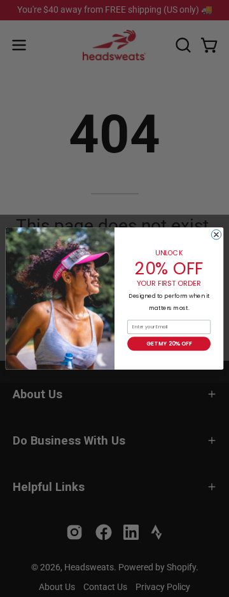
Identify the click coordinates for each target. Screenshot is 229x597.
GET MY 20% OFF (168, 343)
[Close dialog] (216, 234)
